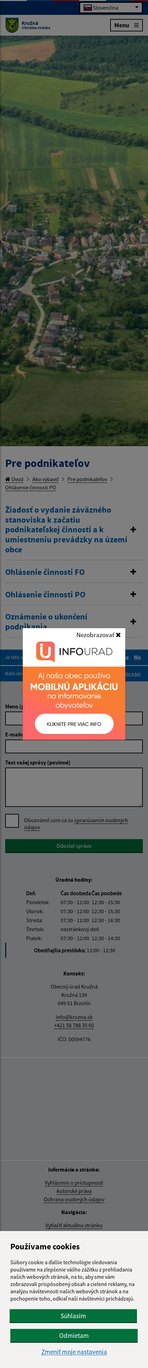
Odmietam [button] (74, 1335)
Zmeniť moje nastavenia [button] (74, 1352)
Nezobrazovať (96, 635)
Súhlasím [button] (73, 1316)
